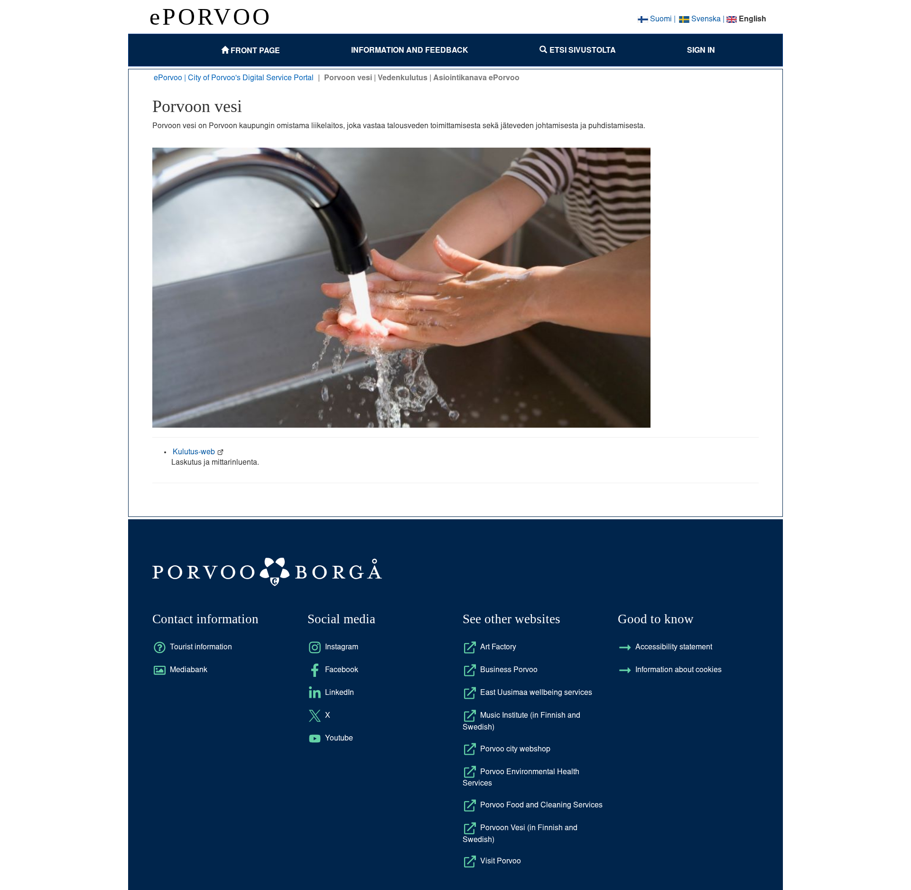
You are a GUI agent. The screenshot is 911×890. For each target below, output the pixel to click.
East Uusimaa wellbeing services (536, 693)
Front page (254, 50)
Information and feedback (409, 49)
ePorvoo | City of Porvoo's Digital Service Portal (234, 78)
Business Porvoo (509, 670)
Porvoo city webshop (515, 749)
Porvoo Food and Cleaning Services (541, 805)
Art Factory (498, 647)
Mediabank (188, 670)
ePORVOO (210, 16)
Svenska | (707, 19)
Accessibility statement (673, 647)
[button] (577, 50)
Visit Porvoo (500, 861)
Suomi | (663, 19)
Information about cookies (678, 670)
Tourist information (201, 647)
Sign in (701, 49)
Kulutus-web (195, 452)
